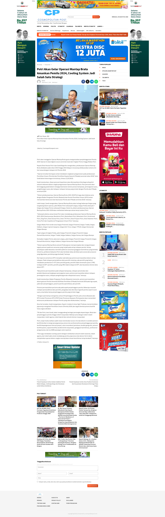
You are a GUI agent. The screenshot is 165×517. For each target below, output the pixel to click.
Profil (106, 210)
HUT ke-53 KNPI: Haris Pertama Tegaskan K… (112, 109)
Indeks (39, 497)
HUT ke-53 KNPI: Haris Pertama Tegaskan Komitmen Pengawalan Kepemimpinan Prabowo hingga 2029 (46, 410)
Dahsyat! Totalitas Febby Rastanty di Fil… (113, 212)
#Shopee (105, 74)
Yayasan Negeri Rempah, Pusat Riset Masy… (116, 284)
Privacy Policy (56, 500)
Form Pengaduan (71, 503)
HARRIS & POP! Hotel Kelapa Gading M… (115, 225)
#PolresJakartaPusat (109, 71)
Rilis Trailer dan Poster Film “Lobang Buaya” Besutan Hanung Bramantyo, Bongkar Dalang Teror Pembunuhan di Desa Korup (67, 442)
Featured (101, 106)
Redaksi (39, 500)
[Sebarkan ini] (83, 82)
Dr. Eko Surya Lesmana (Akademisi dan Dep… (113, 116)
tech (103, 81)
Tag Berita (105, 77)
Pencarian (96, 17)
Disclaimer (69, 500)
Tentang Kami (41, 503)
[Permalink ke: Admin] (39, 81)
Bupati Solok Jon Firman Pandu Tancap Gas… (116, 123)
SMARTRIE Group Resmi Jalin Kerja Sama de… (117, 255)
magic (104, 67)
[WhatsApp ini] (96, 82)
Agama (109, 260)
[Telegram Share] (92, 82)
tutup (33, 1)
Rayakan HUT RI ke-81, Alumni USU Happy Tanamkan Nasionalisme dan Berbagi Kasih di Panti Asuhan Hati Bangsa (46, 442)
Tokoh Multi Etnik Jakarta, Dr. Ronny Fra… (115, 218)
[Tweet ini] (87, 82)
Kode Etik (55, 497)
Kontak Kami (55, 503)
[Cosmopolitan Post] (52, 17)
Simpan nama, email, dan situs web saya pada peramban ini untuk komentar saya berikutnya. (65, 482)
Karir (68, 497)
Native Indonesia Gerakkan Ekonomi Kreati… (116, 277)
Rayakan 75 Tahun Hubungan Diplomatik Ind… (117, 270)
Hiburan (115, 267)
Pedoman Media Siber (43, 506)
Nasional (107, 106)
